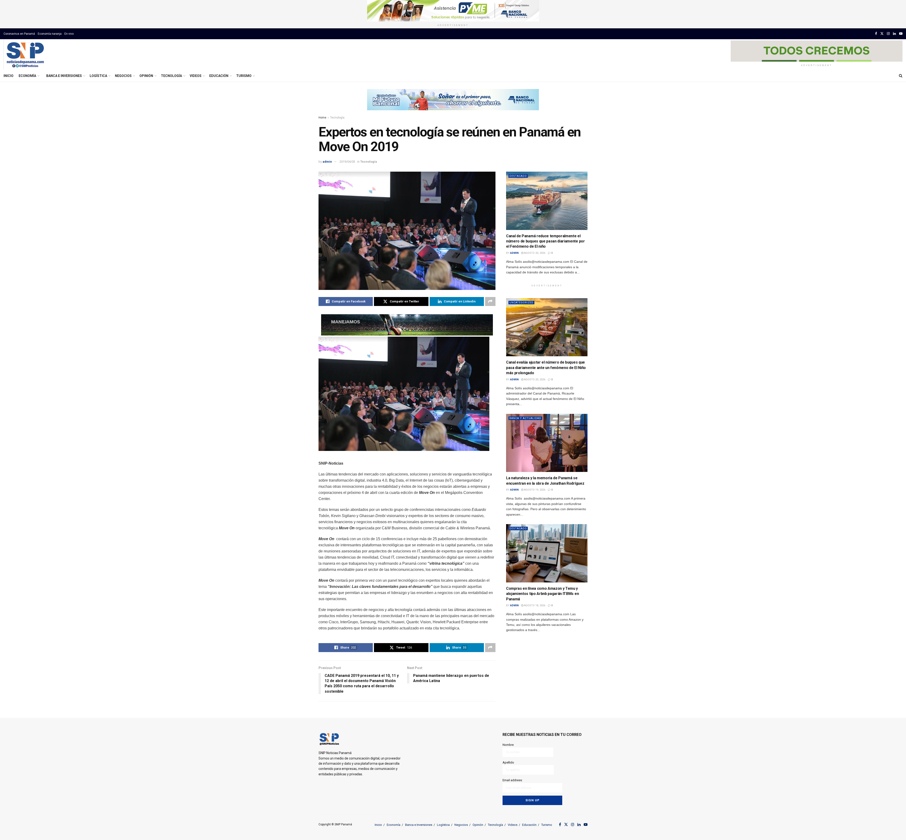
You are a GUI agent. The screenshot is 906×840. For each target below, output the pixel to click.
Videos (195, 76)
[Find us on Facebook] (876, 33)
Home (322, 117)
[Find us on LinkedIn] (894, 33)
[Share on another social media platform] (490, 301)
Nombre (508, 745)
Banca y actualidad (525, 418)
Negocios (123, 76)
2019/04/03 (347, 161)
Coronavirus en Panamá (19, 33)
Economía (27, 76)
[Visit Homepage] (25, 54)
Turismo (244, 76)
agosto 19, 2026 (534, 489)
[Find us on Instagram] (888, 33)
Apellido (508, 762)
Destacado (518, 176)
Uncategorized (521, 302)
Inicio (8, 76)
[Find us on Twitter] (882, 33)
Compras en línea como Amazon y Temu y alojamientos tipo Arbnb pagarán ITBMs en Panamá (542, 593)
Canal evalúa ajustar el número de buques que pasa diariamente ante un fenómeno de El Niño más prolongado (546, 367)
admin (327, 161)
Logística (98, 76)
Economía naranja (50, 33)
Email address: (513, 780)
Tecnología (171, 76)
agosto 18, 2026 (534, 605)
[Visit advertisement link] (453, 10)
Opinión (146, 76)
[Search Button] (900, 76)
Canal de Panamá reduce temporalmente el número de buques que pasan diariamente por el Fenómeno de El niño (545, 241)
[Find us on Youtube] (900, 33)
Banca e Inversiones (64, 76)
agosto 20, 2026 (534, 253)
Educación (218, 76)
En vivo (69, 33)
